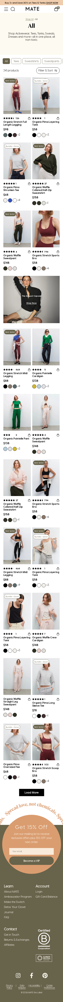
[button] (6, 9)
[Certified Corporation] (44, 939)
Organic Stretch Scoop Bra (45, 769)
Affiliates (9, 944)
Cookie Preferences (49, 986)
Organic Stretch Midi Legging (15, 375)
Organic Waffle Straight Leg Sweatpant (12, 702)
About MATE (11, 891)
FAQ (6, 917)
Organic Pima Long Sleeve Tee (43, 704)
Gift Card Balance (46, 896)
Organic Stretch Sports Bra (45, 257)
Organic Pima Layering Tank (45, 123)
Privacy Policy (9, 986)
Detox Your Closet (15, 906)
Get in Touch (11, 934)
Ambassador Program (18, 896)
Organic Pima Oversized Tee (11, 766)
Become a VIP (32, 860)
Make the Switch (14, 901)
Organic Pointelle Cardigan (42, 375)
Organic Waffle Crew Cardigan (44, 639)
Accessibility (34, 985)
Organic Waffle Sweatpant (12, 257)
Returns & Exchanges (16, 939)
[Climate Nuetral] (44, 958)
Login (39, 891)
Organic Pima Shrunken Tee (11, 188)
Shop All (30, 19)
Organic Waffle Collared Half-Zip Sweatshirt (42, 190)
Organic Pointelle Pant (16, 438)
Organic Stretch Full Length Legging (15, 123)
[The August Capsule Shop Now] (31, 299)
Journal (8, 912)
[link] (32, 9)
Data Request (22, 986)
